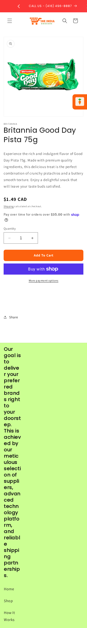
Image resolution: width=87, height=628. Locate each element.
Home (9, 588)
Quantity (10, 228)
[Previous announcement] (18, 6)
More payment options (43, 280)
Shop (8, 600)
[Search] (64, 20)
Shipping (9, 206)
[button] (9, 20)
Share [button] (13, 317)
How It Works (9, 616)
